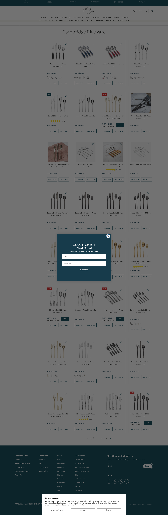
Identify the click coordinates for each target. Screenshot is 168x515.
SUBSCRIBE (84, 270)
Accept (82, 510)
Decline (109, 510)
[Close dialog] (108, 236)
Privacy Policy (80, 505)
